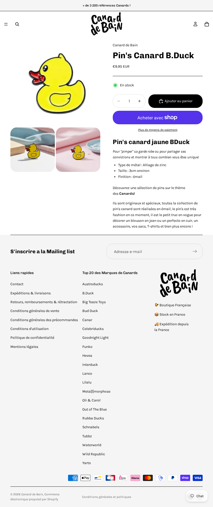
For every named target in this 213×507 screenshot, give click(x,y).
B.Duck (88, 293)
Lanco (87, 373)
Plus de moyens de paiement (157, 130)
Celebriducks (93, 329)
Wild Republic (93, 454)
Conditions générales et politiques (106, 497)
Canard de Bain (32, 494)
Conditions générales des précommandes (44, 320)
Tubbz (87, 436)
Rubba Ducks (93, 418)
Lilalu (86, 382)
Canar (87, 320)
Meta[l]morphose (96, 391)
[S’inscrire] (194, 251)
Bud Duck (90, 311)
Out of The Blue (94, 409)
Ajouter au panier (178, 101)
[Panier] (206, 24)
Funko (87, 346)
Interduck (90, 364)
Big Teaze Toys (94, 302)
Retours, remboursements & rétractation (43, 302)
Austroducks (92, 284)
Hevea (87, 355)
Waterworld (91, 445)
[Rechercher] (17, 24)
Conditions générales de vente (34, 311)
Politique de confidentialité (32, 337)
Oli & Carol (91, 400)
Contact (16, 284)
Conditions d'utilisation (29, 329)
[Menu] (6, 24)
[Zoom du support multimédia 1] (55, 81)
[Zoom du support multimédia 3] (78, 149)
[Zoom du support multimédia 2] (32, 149)
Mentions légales (24, 346)
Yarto (86, 463)
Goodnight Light (95, 337)
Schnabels (90, 427)
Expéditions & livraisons (30, 293)
